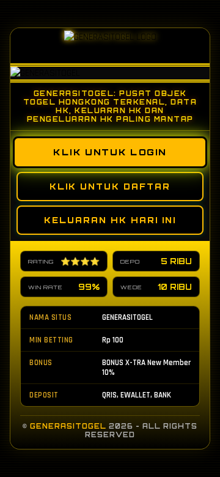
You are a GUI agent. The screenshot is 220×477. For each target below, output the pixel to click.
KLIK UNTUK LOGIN (110, 152)
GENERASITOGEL (68, 426)
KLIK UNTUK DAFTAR (110, 186)
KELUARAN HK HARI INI (110, 220)
